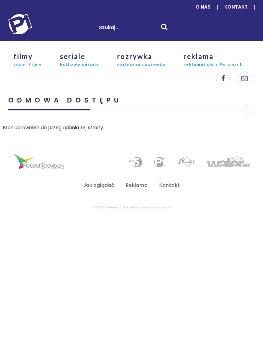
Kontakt (236, 6)
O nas (203, 6)
